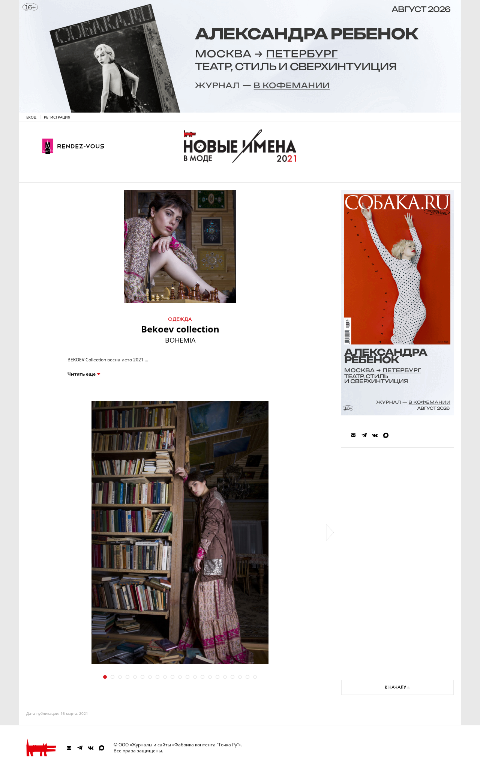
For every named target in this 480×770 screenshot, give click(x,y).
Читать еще (82, 374)
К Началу (395, 687)
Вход (31, 117)
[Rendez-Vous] (73, 146)
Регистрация (57, 117)
